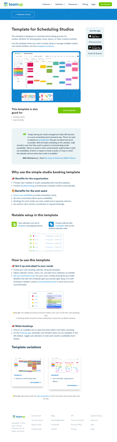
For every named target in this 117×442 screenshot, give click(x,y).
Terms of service (77, 420)
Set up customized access (24, 275)
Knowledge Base (58, 420)
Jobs (92, 424)
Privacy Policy (76, 424)
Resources (73, 4)
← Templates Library (23, 14)
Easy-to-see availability (23, 195)
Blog (53, 416)
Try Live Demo (37, 420)
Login (93, 4)
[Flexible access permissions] (46, 308)
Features (46, 4)
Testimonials (36, 429)
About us (94, 420)
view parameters (43, 396)
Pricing (85, 4)
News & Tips (36, 424)
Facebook (55, 424)
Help (92, 429)
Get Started (105, 4)
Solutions (59, 4)
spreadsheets (44, 140)
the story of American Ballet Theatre (60, 158)
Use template (69, 110)
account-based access (46, 281)
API (72, 416)
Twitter (54, 429)
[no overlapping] (46, 251)
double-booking (27, 185)
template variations (45, 46)
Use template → (35, 382)
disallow (21, 225)
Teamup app (25, 333)
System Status (96, 416)
